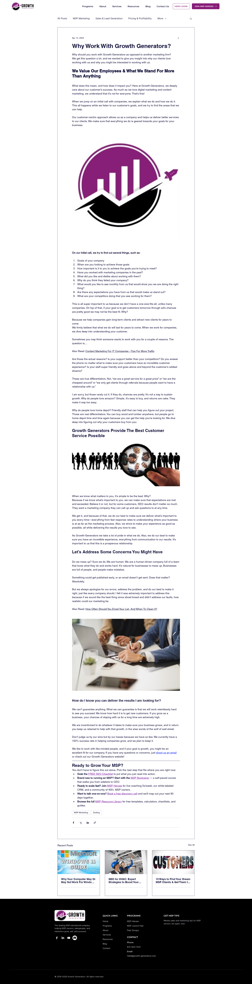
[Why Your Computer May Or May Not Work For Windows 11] (79, 862)
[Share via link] (94, 822)
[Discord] (74, 938)
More (160, 18)
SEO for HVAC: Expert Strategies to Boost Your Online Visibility (123, 881)
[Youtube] (68, 938)
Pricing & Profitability (140, 18)
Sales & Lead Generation (109, 18)
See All (191, 845)
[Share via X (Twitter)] (80, 822)
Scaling (96, 812)
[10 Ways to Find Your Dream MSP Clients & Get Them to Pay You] (173, 862)
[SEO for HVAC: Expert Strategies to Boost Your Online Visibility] (126, 862)
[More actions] (178, 38)
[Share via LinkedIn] (87, 822)
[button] (190, 18)
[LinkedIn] (63, 938)
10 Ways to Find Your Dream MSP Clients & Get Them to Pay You (173, 881)
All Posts (62, 18)
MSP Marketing (81, 18)
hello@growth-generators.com (141, 956)
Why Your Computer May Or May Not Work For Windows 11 (78, 881)
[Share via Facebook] (73, 822)
